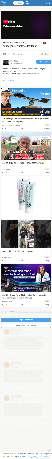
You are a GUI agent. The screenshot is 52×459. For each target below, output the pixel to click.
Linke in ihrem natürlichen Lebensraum (17, 251)
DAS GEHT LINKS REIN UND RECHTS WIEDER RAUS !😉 (23, 163)
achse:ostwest (6, 257)
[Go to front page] (4, 3)
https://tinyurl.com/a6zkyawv (28, 74)
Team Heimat (6, 169)
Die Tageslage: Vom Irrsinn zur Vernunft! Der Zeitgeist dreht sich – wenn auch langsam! (25, 120)
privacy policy (31, 457)
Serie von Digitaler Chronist (11, 125)
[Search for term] (27, 3)
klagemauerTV (7, 301)
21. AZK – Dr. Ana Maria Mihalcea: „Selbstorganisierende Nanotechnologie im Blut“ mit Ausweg (24, 296)
